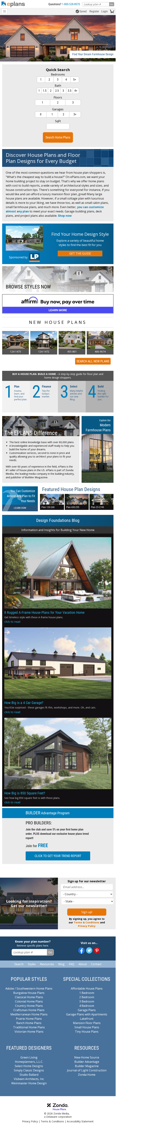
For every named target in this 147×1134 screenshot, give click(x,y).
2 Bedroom (86, 997)
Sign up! (86, 912)
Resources (47, 964)
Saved (83, 11)
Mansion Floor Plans (87, 1023)
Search (18, 964)
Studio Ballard (29, 1075)
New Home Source (86, 1057)
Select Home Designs (29, 1066)
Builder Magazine (36, 477)
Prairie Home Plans (29, 1019)
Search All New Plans (93, 361)
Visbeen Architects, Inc (29, 1079)
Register (94, 11)
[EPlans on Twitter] (89, 950)
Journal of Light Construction (86, 1070)
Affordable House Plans (87, 988)
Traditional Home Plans (29, 1027)
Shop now (65, 216)
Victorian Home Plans (29, 1032)
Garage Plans (87, 1010)
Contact (96, 964)
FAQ (71, 964)
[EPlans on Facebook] (81, 950)
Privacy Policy (87, 926)
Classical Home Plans (29, 997)
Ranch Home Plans (28, 1023)
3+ (75, 114)
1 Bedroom (86, 993)
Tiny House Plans (86, 1032)
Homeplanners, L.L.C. (29, 1062)
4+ (75, 90)
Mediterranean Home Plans (29, 1014)
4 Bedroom (86, 1006)
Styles (32, 964)
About (83, 964)
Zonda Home (86, 1075)
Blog (61, 964)
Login (104, 11)
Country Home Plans (29, 1006)
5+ (74, 79)
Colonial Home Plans (29, 1001)
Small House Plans (86, 1027)
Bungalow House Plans (28, 993)
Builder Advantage (86, 1062)
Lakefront (86, 1019)
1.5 (44, 90)
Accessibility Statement (80, 1121)
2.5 (57, 90)
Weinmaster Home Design (29, 1083)
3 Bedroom (86, 1001)
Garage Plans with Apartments (86, 1014)
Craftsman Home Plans (28, 1010)
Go (111, 4)
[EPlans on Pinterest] (97, 950)
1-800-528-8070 (71, 4)
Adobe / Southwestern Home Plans (28, 988)
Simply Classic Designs (29, 1070)
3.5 (69, 90)
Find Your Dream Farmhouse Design (92, 54)
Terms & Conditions (86, 922)
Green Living (28, 1057)
